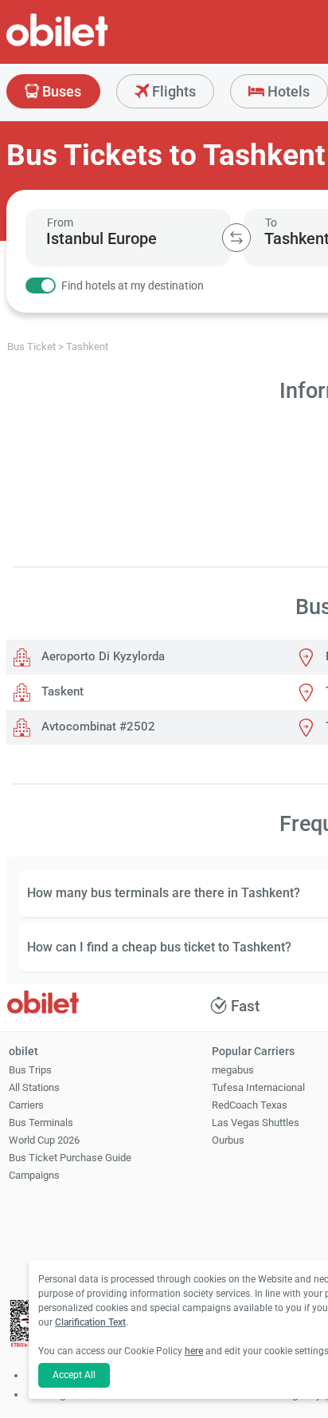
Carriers (26, 1105)
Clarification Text (90, 1322)
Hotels (287, 91)
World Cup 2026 (44, 1140)
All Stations (34, 1087)
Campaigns (34, 1175)
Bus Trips (30, 1070)
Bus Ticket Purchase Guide (70, 1158)
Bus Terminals (41, 1122)
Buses (60, 91)
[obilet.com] (95, 44)
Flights (172, 91)
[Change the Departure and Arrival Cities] (236, 237)
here (194, 1351)
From (60, 222)
